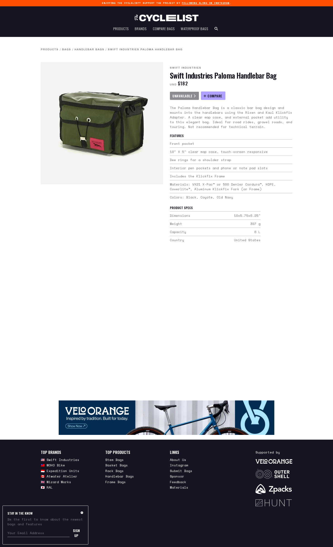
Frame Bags (115, 482)
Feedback (178, 482)
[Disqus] (166, 323)
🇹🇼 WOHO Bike (53, 465)
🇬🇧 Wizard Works (56, 482)
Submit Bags (181, 470)
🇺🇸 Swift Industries (60, 459)
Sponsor (177, 476)
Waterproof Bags (194, 28)
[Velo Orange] (166, 417)
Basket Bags (116, 465)
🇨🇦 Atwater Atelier (59, 476)
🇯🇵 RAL (47, 487)
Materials (179, 487)
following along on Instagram (205, 3)
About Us (178, 459)
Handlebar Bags (89, 49)
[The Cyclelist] (166, 17)
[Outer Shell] (274, 474)
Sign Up (76, 533)
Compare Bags (164, 28)
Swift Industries (185, 67)
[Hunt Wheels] (274, 502)
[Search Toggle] (216, 28)
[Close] (82, 512)
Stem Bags (114, 459)
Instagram (179, 465)
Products (120, 28)
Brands (140, 28)
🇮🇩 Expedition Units (60, 470)
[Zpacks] (274, 489)
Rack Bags (114, 470)
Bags (66, 49)
